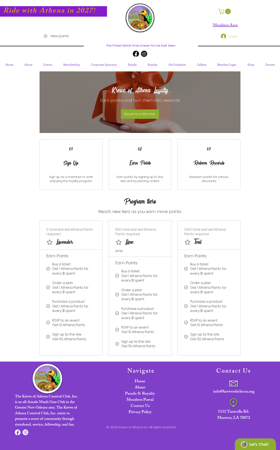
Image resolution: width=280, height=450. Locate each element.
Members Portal (140, 400)
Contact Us (140, 406)
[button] (225, 11)
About (140, 387)
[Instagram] (144, 54)
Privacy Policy (140, 412)
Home (140, 381)
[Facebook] (136, 54)
